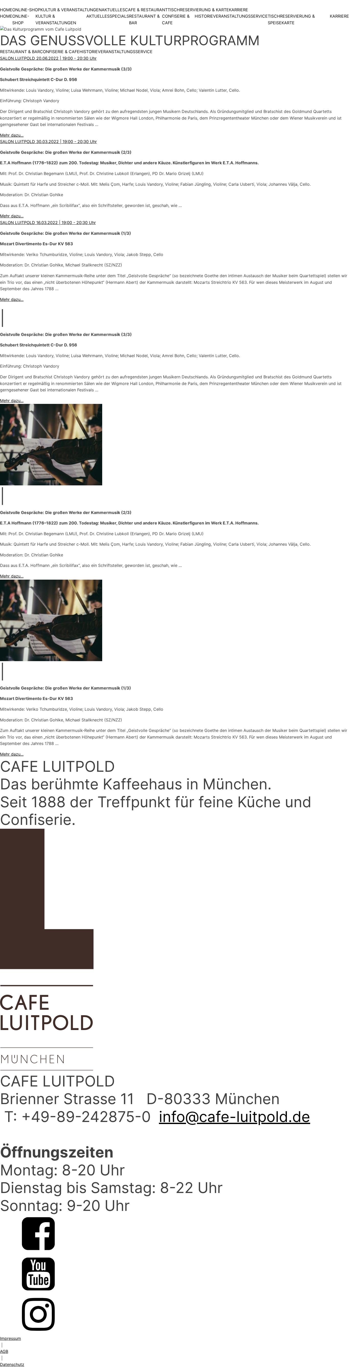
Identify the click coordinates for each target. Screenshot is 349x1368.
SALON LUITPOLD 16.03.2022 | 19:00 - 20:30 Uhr (48, 222)
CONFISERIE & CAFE (176, 19)
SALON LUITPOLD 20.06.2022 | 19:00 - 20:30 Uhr (48, 58)
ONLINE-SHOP (26, 9)
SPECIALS (119, 16)
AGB (4, 1351)
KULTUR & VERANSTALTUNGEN (71, 9)
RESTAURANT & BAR (144, 19)
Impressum (10, 1338)
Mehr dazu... (12, 135)
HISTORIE (204, 16)
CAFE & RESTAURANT (146, 9)
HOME (6, 9)
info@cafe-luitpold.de (234, 1117)
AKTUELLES (113, 9)
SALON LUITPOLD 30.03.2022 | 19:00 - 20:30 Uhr (48, 141)
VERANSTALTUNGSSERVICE (240, 16)
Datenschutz (12, 1364)
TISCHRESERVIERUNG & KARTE (198, 9)
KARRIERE (238, 9)
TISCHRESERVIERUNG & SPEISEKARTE (291, 19)
